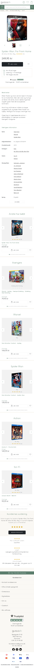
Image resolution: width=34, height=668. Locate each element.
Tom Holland (17, 176)
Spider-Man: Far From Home (10, 242)
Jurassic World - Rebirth (9, 495)
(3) (20, 54)
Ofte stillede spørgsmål (10, 587)
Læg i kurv (12, 64)
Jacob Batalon (18, 187)
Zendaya (16, 185)
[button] (4, 45)
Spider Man (17, 137)
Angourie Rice (18, 182)
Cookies (17, 667)
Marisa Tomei (18, 168)
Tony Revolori (17, 190)
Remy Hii (16, 193)
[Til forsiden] (5, 2)
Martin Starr (17, 179)
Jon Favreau (17, 171)
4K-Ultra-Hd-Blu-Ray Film (21, 151)
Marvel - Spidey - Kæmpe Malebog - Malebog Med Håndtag (16, 292)
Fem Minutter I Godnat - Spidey (11, 343)
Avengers (16, 132)
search (32, 7)
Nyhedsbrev (6, 596)
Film (15, 149)
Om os (4, 601)
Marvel (16, 134)
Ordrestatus (6, 592)
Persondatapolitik (15, 664)
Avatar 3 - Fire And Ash (9, 447)
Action (16, 158)
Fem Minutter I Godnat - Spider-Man (13, 395)
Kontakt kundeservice (9, 582)
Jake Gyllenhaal (18, 174)
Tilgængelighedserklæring (26, 664)
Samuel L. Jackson (19, 163)
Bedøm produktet (17, 532)
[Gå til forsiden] (17, 631)
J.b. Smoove (17, 166)
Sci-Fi (15, 156)
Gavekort (5, 605)
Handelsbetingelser (5, 664)
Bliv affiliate (6, 610)
